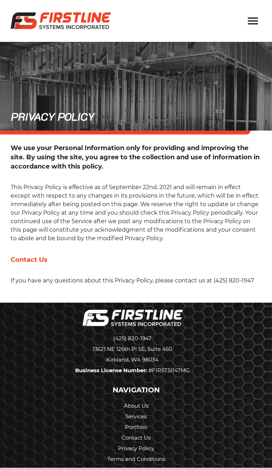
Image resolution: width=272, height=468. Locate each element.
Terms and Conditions (136, 459)
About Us (136, 405)
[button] (252, 20)
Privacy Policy (136, 448)
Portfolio (136, 427)
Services (136, 416)
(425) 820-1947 (132, 338)
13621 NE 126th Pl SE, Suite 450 (132, 349)
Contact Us (136, 437)
